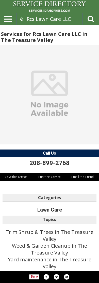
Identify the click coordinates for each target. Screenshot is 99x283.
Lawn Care (49, 210)
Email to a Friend (82, 177)
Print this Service (49, 177)
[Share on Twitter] (56, 276)
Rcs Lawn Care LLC (49, 19)
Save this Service (16, 177)
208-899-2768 (49, 163)
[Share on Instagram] (66, 276)
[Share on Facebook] (46, 276)
